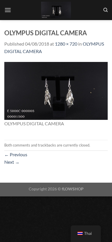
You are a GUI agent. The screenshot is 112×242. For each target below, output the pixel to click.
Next (12, 162)
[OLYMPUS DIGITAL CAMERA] (56, 90)
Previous (15, 154)
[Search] (105, 10)
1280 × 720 (66, 43)
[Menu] (7, 10)
